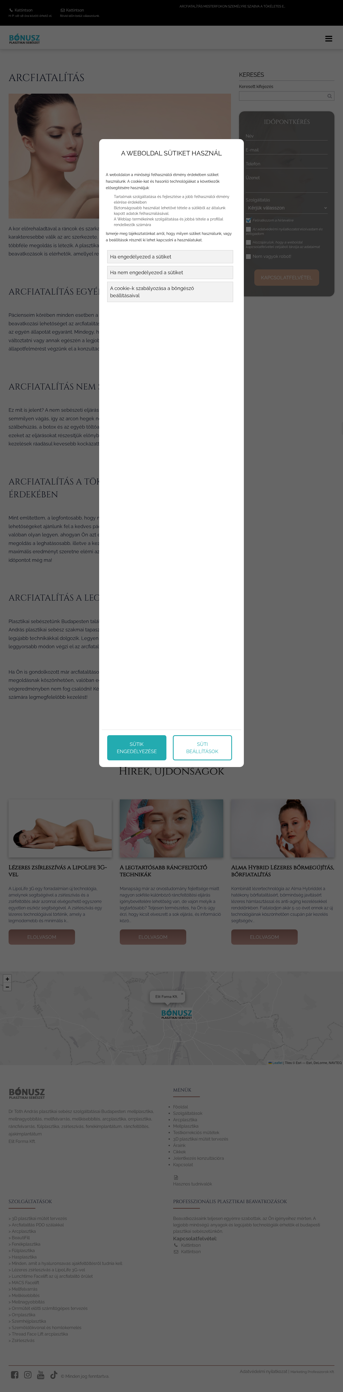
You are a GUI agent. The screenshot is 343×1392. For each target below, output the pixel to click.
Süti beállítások (202, 747)
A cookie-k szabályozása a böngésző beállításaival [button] (152, 291)
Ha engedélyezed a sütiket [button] (140, 257)
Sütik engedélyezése (137, 747)
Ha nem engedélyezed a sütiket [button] (146, 272)
